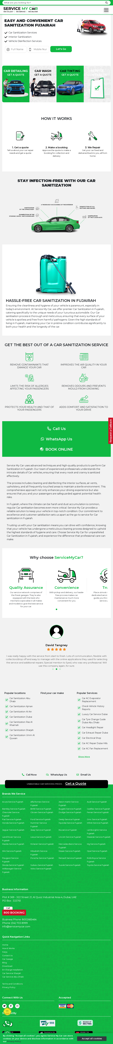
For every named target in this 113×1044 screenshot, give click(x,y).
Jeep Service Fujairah (40, 830)
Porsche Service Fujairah (42, 858)
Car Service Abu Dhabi (13, 977)
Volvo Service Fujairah (40, 869)
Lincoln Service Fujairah (70, 837)
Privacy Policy (8, 987)
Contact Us (7, 955)
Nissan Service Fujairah (69, 851)
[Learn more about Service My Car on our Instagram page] (17, 1006)
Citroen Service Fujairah (41, 812)
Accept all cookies (92, 1038)
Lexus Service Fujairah (40, 837)
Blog (4, 962)
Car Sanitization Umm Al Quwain (22, 737)
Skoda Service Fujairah (13, 865)
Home (5, 945)
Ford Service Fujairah (40, 819)
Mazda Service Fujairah (13, 844)
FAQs (4, 952)
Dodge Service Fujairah (70, 812)
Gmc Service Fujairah (97, 819)
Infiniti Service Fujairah (97, 823)
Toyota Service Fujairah (98, 865)
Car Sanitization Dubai (21, 717)
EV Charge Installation (12, 970)
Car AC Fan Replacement (95, 748)
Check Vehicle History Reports (93, 708)
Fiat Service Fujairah (11, 819)
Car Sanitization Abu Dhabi (20, 700)
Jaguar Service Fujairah (13, 830)
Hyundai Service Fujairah (70, 823)
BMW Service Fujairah (40, 809)
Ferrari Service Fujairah (98, 812)
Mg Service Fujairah (96, 844)
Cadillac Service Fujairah (98, 809)
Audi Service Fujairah (97, 802)
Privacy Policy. (14, 1041)
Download (7, 966)
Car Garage (7, 959)
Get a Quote (75, 783)
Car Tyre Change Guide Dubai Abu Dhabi (94, 721)
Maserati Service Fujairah (98, 837)
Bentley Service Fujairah (13, 809)
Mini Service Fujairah (11, 851)
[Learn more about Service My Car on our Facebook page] (11, 1006)
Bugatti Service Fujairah (70, 809)
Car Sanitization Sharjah (22, 730)
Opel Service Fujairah (97, 851)
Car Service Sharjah (11, 973)
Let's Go (61, 49)
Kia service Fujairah (68, 830)
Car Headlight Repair (92, 727)
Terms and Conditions (12, 984)
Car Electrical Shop (91, 738)
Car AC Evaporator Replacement (91, 700)
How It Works (8, 948)
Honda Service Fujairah (13, 823)
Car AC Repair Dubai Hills (94, 743)
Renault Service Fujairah (70, 858)
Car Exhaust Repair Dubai (95, 732)
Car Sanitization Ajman (21, 706)
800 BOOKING (14, 912)
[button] (56, 609)
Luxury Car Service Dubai (95, 714)
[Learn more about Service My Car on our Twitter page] (4, 1006)
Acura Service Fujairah (12, 802)
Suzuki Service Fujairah (69, 865)
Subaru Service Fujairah (41, 865)
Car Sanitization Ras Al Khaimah (21, 723)
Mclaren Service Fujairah (42, 844)
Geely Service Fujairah (69, 819)
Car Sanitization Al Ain (21, 711)
